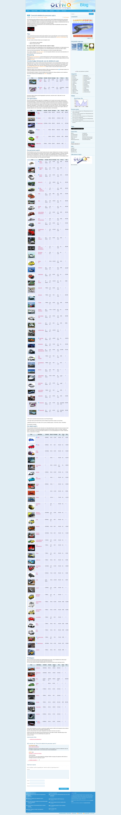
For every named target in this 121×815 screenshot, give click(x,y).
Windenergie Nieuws (75, 139)
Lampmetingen (87, 81)
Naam (28, 780)
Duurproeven (86, 76)
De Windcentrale (74, 134)
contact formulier (87, 802)
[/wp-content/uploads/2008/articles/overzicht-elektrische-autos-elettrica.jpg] (31, 501)
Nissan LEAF (40, 80)
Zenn (37, 457)
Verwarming (86, 89)
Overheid (86, 84)
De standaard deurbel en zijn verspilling (57, 805)
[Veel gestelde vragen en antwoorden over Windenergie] (74, 47)
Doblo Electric (40, 274)
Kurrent (37, 491)
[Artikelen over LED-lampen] (91, 47)
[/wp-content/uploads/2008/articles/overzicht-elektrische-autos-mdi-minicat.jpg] (31, 285)
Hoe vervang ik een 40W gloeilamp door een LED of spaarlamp (60, 795)
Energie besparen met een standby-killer (58, 802)
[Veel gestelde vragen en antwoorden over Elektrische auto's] (85, 47)
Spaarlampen (86, 86)
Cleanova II (40, 267)
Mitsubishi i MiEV (41, 168)
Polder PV (73, 138)
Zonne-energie (75, 93)
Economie (74, 78)
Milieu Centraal (74, 137)
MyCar (37, 553)
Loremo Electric (40, 175)
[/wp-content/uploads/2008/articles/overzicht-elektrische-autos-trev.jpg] (31, 693)
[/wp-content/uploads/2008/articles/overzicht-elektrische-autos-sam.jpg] (31, 577)
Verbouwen (74, 89)
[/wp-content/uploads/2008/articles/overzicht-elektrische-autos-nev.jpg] (31, 510)
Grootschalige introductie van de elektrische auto (36, 66)
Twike (38, 444)
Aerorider (37, 472)
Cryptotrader (84, 133)
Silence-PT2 (40, 182)
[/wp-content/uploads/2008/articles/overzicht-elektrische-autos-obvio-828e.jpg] (31, 141)
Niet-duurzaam (87, 83)
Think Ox (37, 695)
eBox (39, 200)
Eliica (37, 678)
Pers (47, 10)
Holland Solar (85, 135)
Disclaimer (64, 10)
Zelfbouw (74, 91)
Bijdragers (52, 10)
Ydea (37, 519)
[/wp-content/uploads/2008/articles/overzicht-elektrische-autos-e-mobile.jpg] (31, 307)
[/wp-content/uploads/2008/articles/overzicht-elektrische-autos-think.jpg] (31, 198)
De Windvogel (85, 134)
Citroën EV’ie (40, 395)
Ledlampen (74, 83)
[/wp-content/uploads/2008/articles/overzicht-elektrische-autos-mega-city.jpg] (31, 530)
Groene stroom (87, 79)
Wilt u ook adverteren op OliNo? (83, 71)
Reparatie (74, 86)
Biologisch (86, 75)
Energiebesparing (87, 78)
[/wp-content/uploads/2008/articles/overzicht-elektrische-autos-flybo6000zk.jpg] (31, 570)
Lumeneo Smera (41, 330)
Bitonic (72, 133)
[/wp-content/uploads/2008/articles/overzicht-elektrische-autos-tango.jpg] (31, 235)
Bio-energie (74, 75)
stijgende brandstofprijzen (35, 56)
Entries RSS (80, 813)
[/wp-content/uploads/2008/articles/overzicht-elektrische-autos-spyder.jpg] (31, 220)
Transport (45, 17)
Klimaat (85, 80)
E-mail (28, 783)
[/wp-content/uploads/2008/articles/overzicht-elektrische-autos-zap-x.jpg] (31, 134)
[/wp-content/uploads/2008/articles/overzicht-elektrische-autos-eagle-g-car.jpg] (31, 563)
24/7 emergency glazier (76, 121)
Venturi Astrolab (38, 722)
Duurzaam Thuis (74, 135)
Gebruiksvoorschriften (62, 813)
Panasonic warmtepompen (87, 137)
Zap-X (39, 129)
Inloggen (72, 148)
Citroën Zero (40, 88)
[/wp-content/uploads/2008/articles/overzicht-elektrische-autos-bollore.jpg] (31, 227)
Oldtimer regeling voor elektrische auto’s (35, 798)
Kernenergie (74, 80)
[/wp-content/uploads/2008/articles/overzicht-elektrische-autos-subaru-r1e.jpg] (31, 265)
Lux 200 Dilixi (38, 617)
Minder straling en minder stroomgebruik (35, 809)
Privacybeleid (69, 813)
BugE (37, 579)
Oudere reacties (32, 760)
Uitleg (85, 88)
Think (39, 193)
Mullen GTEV (38, 143)
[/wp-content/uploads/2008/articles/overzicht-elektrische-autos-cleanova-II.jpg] (31, 272)
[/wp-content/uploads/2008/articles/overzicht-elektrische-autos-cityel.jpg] (31, 442)
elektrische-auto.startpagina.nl (35, 739)
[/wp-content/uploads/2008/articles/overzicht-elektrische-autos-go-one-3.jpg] (31, 592)
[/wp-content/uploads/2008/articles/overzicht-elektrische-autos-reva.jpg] (31, 455)
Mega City (37, 526)
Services (41, 10)
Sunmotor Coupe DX (40, 638)
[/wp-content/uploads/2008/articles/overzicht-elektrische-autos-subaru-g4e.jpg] (31, 686)
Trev (37, 688)
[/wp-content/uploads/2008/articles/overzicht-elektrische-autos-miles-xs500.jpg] (31, 191)
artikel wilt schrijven (40, 51)
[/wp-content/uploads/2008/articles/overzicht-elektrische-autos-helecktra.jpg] (31, 537)
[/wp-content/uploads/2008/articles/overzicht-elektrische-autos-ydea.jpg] (31, 524)
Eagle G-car (38, 559)
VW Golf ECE (40, 344)
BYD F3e (39, 369)
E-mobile (39, 302)
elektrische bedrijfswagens (61, 37)
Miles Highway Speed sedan (41, 189)
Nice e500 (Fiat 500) (39, 357)
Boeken (73, 76)
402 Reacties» (66, 17)
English (90, 10)
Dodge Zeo (38, 667)
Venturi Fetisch (40, 123)
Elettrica (37, 497)
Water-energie (75, 90)
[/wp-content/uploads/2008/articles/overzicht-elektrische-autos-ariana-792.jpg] (31, 292)
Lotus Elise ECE (41, 339)
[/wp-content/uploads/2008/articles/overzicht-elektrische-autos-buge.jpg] (31, 585)
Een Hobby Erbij (53, 808)
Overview (74, 85)
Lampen (74, 81)
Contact (58, 10)
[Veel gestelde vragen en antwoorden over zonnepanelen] (79, 47)
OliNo (45, 73)
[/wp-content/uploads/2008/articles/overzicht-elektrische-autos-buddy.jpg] (31, 517)
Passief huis (86, 85)
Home (28, 10)
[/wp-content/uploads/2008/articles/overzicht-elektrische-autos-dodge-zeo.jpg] (31, 670)
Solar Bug (37, 649)
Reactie (28, 769)
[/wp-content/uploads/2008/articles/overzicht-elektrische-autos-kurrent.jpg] (31, 495)
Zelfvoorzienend (87, 91)
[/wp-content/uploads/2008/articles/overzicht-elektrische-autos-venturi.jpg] (31, 127)
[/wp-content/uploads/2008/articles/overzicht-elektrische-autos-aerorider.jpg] (31, 475)
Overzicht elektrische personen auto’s (43, 15)
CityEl (38, 437)
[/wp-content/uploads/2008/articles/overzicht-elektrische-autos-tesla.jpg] (31, 115)
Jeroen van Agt (40, 17)
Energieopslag (75, 79)
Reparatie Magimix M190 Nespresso (57, 798)
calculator (33, 59)
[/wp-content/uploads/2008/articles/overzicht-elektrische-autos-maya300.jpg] (31, 599)
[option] (83, 29)
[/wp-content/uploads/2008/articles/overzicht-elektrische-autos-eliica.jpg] (31, 681)
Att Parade (40, 294)
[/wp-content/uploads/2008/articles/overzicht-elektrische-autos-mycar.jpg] (31, 557)
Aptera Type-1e (40, 162)
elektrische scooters (31, 38)
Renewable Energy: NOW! (87, 138)
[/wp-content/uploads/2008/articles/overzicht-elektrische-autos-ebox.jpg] (31, 204)
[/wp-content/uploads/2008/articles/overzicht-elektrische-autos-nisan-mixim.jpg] (31, 711)
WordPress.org (74, 151)
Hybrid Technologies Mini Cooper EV (40, 247)
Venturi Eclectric (40, 643)
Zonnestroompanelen (86, 139)
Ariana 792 (40, 287)
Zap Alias (37, 702)
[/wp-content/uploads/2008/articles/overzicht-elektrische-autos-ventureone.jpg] (31, 216)
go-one (37, 587)
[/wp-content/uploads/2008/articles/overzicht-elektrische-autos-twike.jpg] (31, 448)
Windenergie (86, 90)
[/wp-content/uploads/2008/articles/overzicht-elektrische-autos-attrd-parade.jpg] (31, 300)
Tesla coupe (39, 113)
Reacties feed (73, 150)
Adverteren (74, 813)
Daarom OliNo (34, 10)
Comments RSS (87, 813)
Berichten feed (74, 149)
